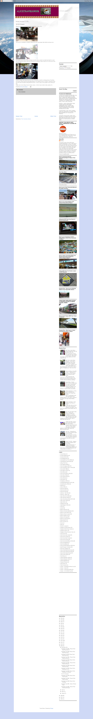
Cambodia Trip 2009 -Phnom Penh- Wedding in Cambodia (68, 672)
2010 (62, 644)
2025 (62, 620)
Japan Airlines (63, 502)
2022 (62, 625)
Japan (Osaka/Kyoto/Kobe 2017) (66, 499)
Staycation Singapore (64, 548)
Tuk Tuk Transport (65, 673)
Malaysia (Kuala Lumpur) (65, 514)
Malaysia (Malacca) (64, 515)
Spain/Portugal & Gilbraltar (65, 547)
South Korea (62, 533)
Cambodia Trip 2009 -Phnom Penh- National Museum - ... (68, 660)
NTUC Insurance (63, 521)
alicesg (61, 140)
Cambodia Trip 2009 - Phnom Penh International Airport (68, 687)
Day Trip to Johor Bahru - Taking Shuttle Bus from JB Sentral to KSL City (71, 351)
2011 (62, 642)
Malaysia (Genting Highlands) (66, 510)
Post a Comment (22, 91)
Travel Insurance (63, 565)
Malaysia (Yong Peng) (64, 518)
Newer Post (19, 116)
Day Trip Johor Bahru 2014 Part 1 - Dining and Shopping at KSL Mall (71, 412)
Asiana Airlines (63, 453)
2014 (62, 637)
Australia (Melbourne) (64, 455)
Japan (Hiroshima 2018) (65, 495)
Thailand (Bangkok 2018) (65, 557)
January (63, 693)
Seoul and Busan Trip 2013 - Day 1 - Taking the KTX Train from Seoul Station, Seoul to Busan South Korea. (71, 373)
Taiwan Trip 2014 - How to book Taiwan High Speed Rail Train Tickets (71, 422)
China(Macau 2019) (64, 480)
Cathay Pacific (63, 462)
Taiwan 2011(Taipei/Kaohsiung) (66, 550)
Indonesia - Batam (63, 494)
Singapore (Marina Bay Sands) (66, 528)
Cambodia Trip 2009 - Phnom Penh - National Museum (68, 663)
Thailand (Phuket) (63, 562)
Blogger (51, 708)
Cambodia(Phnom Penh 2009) (66, 459)
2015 (62, 635)
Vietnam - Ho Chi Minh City (65, 571)
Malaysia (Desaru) (63, 509)
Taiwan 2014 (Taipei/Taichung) (66, 551)
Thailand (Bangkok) (64, 560)
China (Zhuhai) (63, 477)
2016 (62, 633)
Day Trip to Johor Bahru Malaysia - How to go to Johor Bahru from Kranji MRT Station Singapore (70, 362)
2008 (62, 695)
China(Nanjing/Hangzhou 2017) (66, 482)
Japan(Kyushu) (63, 503)
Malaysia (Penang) (64, 517)
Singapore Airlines (63, 530)
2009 (62, 645)
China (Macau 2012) (64, 470)
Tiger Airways (62, 563)
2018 (62, 630)
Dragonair (62, 485)
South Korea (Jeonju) (64, 536)
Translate (68, 67)
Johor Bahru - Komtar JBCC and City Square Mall (71, 383)
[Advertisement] (36, 105)
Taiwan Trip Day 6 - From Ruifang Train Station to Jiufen (71, 403)
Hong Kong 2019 (63, 491)
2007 (62, 697)
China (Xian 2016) (63, 474)
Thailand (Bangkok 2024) (65, 559)
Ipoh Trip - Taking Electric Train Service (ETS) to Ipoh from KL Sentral (71, 432)
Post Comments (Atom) (26, 118)
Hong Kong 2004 (63, 488)
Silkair (61, 524)
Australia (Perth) (63, 456)
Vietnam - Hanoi (63, 568)
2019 (62, 628)
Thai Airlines (62, 556)
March (63, 691)
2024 (62, 621)
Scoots (61, 523)
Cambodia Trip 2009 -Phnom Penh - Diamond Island (68, 666)
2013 (62, 638)
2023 (62, 623)
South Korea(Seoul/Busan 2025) (66, 545)
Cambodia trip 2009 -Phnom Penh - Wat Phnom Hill (68, 655)
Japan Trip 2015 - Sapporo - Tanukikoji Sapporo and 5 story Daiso (71, 442)
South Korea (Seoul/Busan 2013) (66, 541)
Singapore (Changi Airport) (65, 527)
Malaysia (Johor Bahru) (64, 512)
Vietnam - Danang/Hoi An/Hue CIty (67, 566)
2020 (62, 626)
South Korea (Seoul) (64, 539)
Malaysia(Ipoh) (63, 520)
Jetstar (61, 506)
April (63, 689)
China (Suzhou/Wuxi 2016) (65, 473)
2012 (62, 640)
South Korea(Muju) (64, 543)
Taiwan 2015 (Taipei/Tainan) (65, 553)
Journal (61, 507)
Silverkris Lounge (63, 525)
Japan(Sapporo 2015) (64, 505)
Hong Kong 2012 (63, 489)
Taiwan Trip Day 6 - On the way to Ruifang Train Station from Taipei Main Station (71, 392)
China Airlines (63, 479)
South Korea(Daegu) (64, 542)
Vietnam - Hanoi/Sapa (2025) (66, 569)
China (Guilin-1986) (64, 469)
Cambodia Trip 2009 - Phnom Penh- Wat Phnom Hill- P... (68, 649)
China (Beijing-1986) (64, 464)
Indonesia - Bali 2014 (64, 492)
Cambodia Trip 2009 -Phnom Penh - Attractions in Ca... (68, 669)
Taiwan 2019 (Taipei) (64, 554)
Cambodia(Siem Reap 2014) (65, 461)
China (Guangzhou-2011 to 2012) (66, 467)
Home (36, 116)
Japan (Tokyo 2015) (64, 500)
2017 (62, 632)
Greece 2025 (62, 487)
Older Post (53, 116)
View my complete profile (64, 154)
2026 (62, 618)
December (64, 647)
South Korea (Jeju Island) (65, 535)
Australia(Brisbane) (64, 458)
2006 (62, 698)
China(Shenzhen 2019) (64, 484)
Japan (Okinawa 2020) (64, 497)
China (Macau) (63, 471)
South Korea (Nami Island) (65, 538)
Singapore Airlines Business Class (67, 532)
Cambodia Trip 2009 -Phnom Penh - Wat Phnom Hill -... (68, 652)
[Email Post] (30, 86)
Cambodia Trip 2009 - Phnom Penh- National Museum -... (68, 658)
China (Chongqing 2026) (65, 466)
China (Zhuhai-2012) (64, 476)
